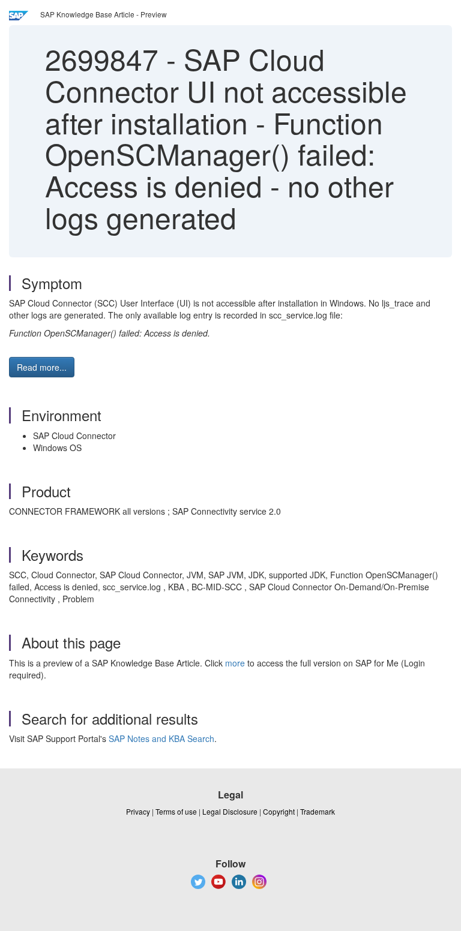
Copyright (279, 811)
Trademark (317, 811)
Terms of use (176, 811)
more (235, 663)
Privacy (138, 811)
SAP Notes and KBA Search (161, 738)
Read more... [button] (42, 367)
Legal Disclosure (230, 811)
